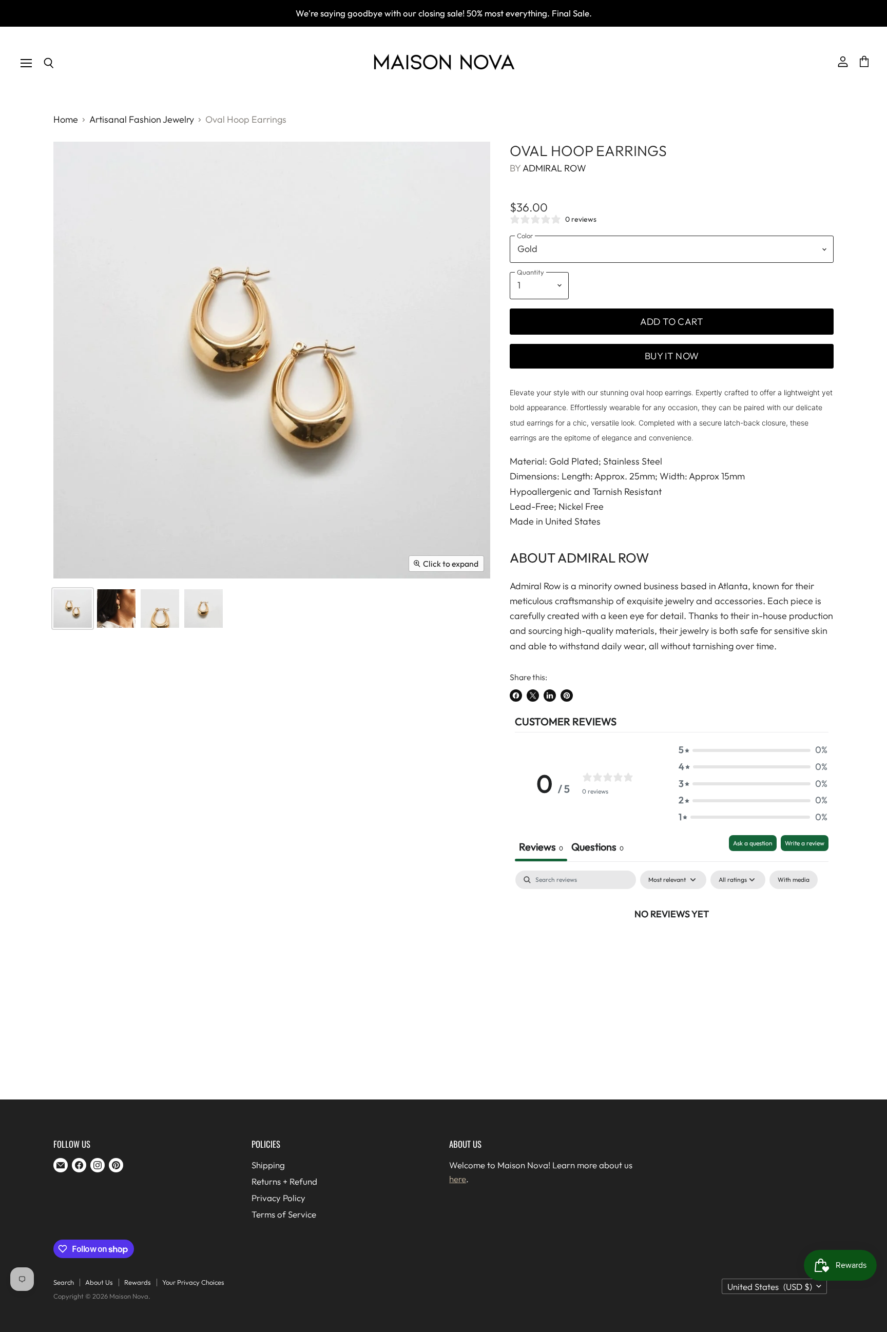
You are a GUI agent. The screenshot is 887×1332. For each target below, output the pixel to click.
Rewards (137, 1282)
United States (769, 1286)
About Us (99, 1282)
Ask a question (753, 843)
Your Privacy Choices (193, 1282)
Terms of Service (284, 1214)
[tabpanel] (671, 948)
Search (63, 1282)
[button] (753, 750)
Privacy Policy (278, 1197)
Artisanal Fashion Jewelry (141, 119)
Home (65, 119)
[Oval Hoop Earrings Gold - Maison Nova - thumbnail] (72, 608)
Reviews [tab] (541, 846)
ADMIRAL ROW (554, 168)
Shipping (268, 1165)
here (457, 1178)
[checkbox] (793, 880)
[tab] (597, 848)
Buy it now (672, 356)
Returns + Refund (284, 1181)
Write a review (804, 843)
